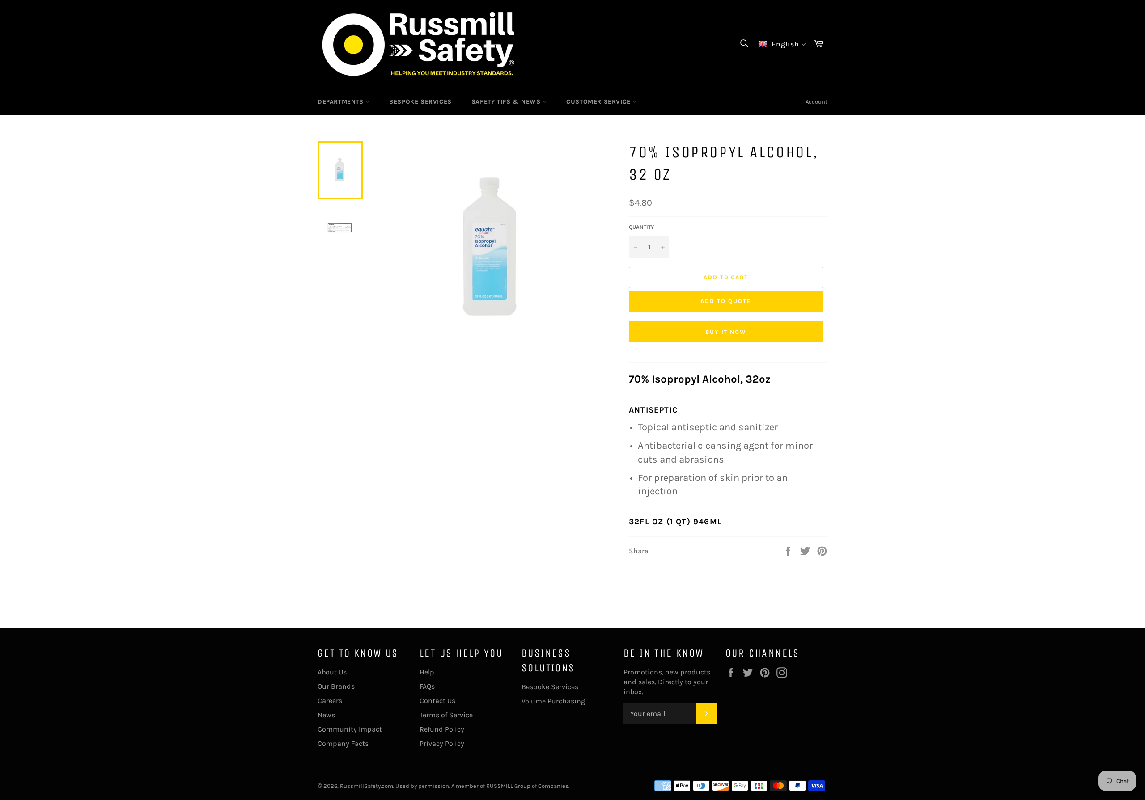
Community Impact (350, 729)
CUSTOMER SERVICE (599, 101)
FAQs (427, 686)
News (326, 715)
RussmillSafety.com (366, 786)
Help (427, 672)
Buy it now (726, 331)
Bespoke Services (550, 686)
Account (816, 101)
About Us (332, 672)
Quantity (641, 227)
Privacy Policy (442, 743)
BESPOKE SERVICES (420, 101)
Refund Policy (442, 729)
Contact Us (437, 700)
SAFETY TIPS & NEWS (507, 101)
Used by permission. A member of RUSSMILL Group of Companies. (482, 786)
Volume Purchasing (553, 701)
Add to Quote (725, 301)
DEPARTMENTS (341, 101)
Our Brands (336, 686)
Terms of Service (446, 715)
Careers (330, 700)
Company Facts (343, 743)
